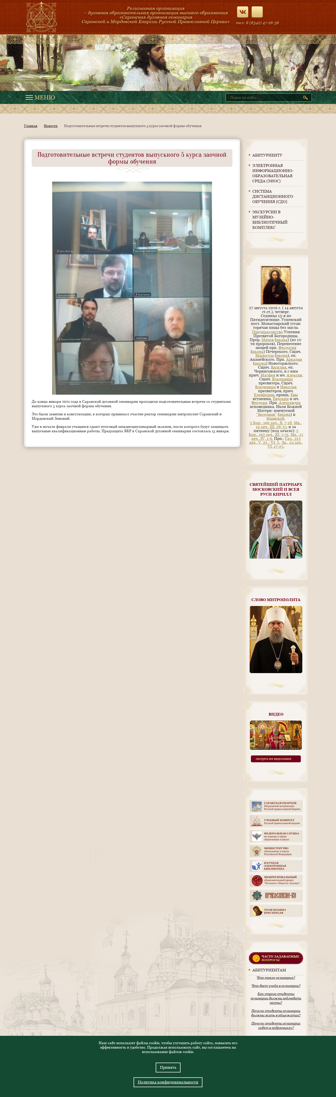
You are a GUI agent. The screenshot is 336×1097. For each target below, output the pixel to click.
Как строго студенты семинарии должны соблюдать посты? (276, 998)
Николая (288, 387)
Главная (30, 126)
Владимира (282, 379)
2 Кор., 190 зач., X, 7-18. (271, 422)
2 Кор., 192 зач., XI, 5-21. (273, 432)
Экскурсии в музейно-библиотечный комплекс (270, 220)
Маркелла (264, 355)
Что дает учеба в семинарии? (276, 986)
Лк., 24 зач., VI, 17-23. (285, 444)
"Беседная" (266, 414)
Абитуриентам (269, 970)
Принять (168, 1067)
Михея (267, 339)
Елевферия (264, 394)
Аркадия (294, 359)
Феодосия (287, 347)
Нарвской (275, 418)
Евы (294, 394)
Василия (278, 367)
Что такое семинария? (276, 978)
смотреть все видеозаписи (273, 759)
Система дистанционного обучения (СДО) (272, 196)
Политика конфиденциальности (168, 1082)
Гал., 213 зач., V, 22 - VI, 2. (275, 440)
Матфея (267, 375)
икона (282, 339)
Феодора (259, 402)
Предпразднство (267, 332)
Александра (290, 402)
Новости (51, 126)
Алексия (294, 375)
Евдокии (281, 398)
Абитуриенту (267, 155)
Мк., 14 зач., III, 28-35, (279, 424)
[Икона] (276, 304)
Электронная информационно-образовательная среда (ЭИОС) (273, 173)
